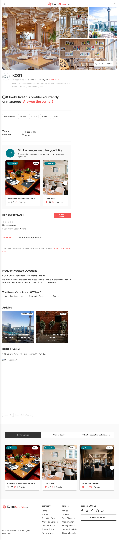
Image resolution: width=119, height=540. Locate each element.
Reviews (23, 116)
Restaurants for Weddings (23, 415)
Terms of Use (47, 533)
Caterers (65, 514)
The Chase (50, 198)
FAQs (34, 116)
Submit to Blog (48, 518)
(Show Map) (54, 79)
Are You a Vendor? (50, 522)
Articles (46, 116)
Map (56, 116)
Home (14, 87)
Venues (22, 87)
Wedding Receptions (14, 296)
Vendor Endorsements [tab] (29, 237)
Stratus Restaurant (90, 483)
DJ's (75, 529)
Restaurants (32, 87)
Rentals (72, 533)
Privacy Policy (48, 529)
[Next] (65, 183)
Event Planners (68, 518)
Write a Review (61, 215)
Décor (64, 533)
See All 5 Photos (105, 64)
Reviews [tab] (7, 237)
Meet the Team (48, 525)
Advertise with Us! (98, 517)
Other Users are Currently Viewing (96, 435)
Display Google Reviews (17, 229)
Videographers (68, 525)
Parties (56, 296)
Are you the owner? (38, 101)
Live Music (66, 529)
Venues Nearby (59, 435)
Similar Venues (9, 116)
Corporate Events (36, 296)
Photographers (68, 522)
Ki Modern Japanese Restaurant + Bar (23, 198)
